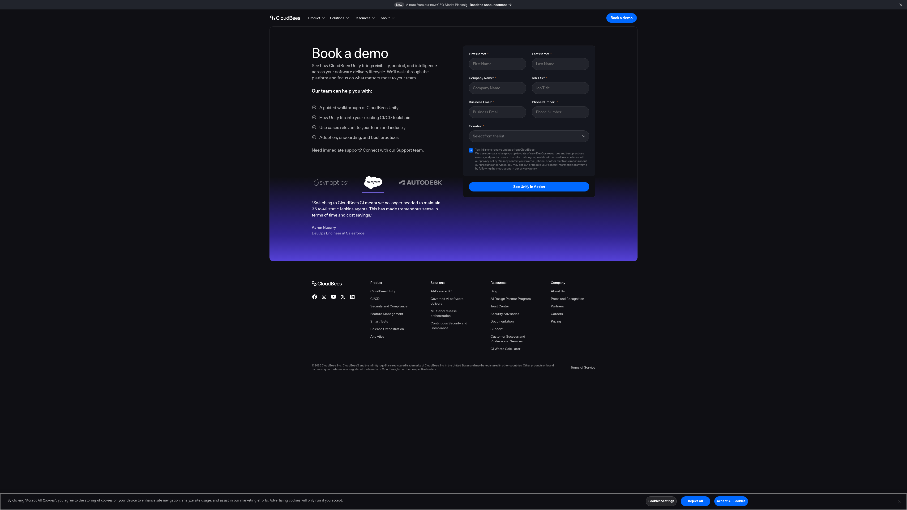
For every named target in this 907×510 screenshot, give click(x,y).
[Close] (899, 501)
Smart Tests (379, 321)
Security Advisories (505, 314)
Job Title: (540, 78)
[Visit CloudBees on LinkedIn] (352, 297)
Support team (409, 150)
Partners (557, 306)
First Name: (479, 54)
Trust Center (500, 306)
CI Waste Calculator (505, 349)
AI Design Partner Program (511, 299)
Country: (476, 126)
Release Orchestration (387, 329)
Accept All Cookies (731, 501)
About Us (558, 291)
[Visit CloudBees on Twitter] (343, 297)
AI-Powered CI (442, 291)
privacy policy (528, 168)
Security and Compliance (388, 306)
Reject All (695, 501)
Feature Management (386, 314)
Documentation (502, 321)
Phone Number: (545, 102)
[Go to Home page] (285, 18)
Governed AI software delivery (447, 301)
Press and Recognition (567, 299)
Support (497, 329)
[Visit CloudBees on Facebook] (314, 297)
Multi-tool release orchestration (444, 313)
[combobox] (526, 136)
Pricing (556, 321)
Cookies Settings (661, 501)
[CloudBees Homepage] (327, 283)
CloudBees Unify (382, 291)
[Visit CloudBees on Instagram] (324, 297)
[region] (453, 501)
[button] (317, 18)
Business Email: (482, 102)
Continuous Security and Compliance (449, 325)
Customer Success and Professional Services (508, 339)
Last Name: (542, 54)
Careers (557, 314)
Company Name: (482, 78)
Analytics (377, 336)
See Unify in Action (529, 186)
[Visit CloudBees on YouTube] (333, 297)
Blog (494, 291)
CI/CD (375, 299)
